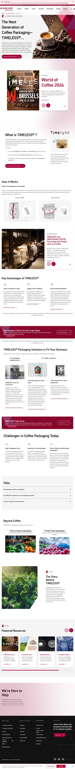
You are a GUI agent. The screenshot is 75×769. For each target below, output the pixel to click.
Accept (61, 766)
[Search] (71, 9)
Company (58, 8)
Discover (65, 8)
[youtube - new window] (59, 759)
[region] (37, 766)
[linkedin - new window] (55, 759)
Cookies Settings (50, 766)
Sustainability (50, 8)
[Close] (72, 766)
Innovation (41, 8)
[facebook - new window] (63, 759)
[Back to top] (73, 761)
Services (34, 8)
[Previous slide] (44, 105)
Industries (19, 8)
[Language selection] (74, 9)
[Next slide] (48, 105)
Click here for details (64, 3)
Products (27, 8)
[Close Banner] (73, 2)
